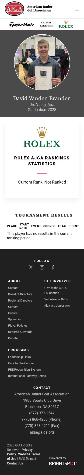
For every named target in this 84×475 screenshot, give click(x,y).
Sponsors (14, 319)
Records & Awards (20, 332)
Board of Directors (20, 294)
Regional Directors (20, 300)
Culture (13, 313)
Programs (18, 350)
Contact (13, 288)
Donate (13, 338)
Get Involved (57, 281)
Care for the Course (21, 363)
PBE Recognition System (24, 369)
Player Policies (18, 325)
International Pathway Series (27, 376)
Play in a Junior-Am (57, 305)
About (14, 281)
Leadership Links (19, 357)
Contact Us (15, 463)
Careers (13, 307)
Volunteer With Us (56, 299)
